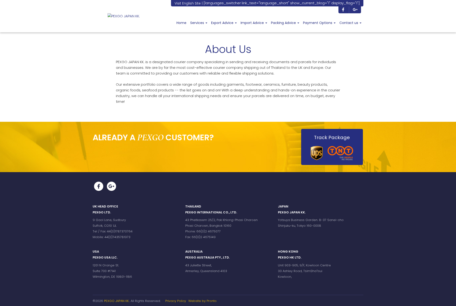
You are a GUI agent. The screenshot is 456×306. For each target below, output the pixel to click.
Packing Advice (284, 22)
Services (197, 22)
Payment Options (318, 22)
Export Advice (222, 22)
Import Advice (253, 22)
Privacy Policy (175, 301)
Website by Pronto (202, 301)
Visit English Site (188, 3)
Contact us (349, 22)
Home (181, 22)
